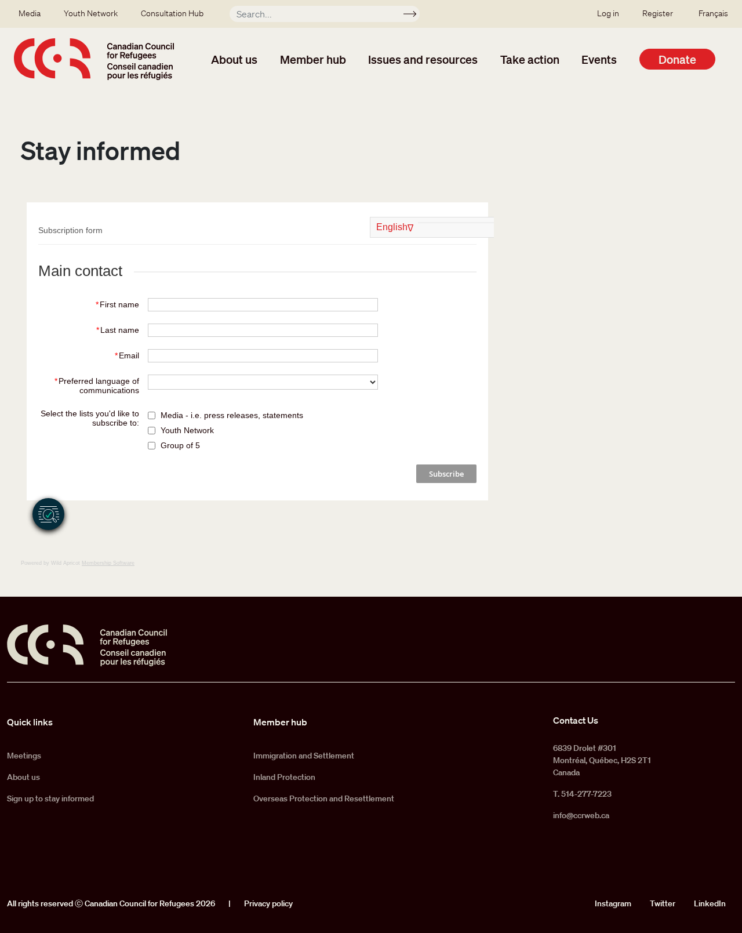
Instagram (613, 903)
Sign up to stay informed (50, 798)
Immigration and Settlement (303, 755)
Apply (415, 15)
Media (30, 13)
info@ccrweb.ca (581, 815)
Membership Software (108, 563)
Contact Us (575, 720)
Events (599, 59)
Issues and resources (423, 59)
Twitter (662, 903)
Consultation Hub (172, 13)
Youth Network (91, 13)
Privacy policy (268, 903)
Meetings (24, 755)
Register (657, 13)
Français (713, 13)
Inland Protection (284, 777)
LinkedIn (710, 903)
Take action (529, 59)
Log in (608, 13)
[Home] (94, 59)
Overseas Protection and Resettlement (323, 798)
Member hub (313, 59)
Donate (677, 59)
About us (234, 59)
